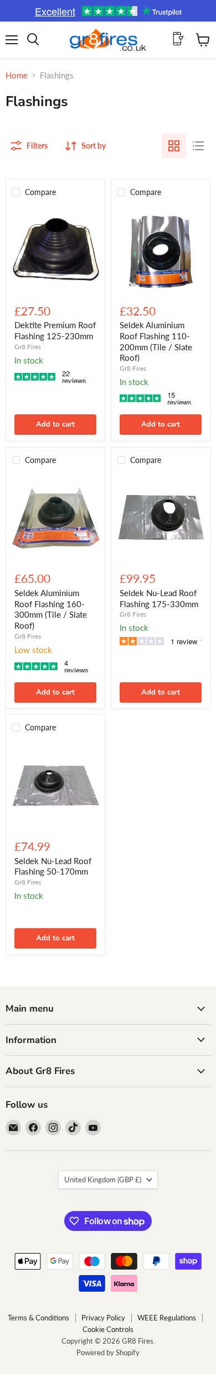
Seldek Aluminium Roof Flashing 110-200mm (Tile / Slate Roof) (156, 341)
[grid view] (174, 146)
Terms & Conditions (38, 1317)
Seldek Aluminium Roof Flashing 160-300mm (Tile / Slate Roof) (50, 609)
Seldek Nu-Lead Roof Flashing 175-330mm (159, 598)
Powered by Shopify (108, 1352)
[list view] (198, 146)
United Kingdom (102, 1179)
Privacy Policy (103, 1317)
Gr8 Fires (27, 347)
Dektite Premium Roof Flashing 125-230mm (55, 330)
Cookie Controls (108, 1329)
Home (17, 75)
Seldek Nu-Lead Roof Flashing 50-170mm (52, 866)
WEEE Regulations (166, 1317)
